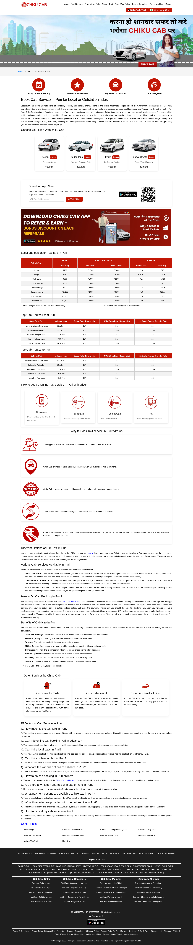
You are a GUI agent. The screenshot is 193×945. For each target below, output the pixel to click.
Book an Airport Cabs (109, 835)
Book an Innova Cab (147, 835)
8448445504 (79, 912)
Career (106, 934)
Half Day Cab (121, 872)
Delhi (75, 853)
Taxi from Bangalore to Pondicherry (74, 897)
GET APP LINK (74, 199)
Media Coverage (131, 934)
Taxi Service (77, 4)
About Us (60, 931)
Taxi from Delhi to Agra (41, 883)
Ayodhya (138, 853)
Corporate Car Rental (83, 872)
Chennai (52, 853)
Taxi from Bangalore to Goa (74, 902)
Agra (160, 853)
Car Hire (61, 866)
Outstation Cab (92, 4)
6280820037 (94, 912)
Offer (57, 934)
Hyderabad (126, 853)
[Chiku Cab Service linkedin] (102, 916)
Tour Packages (123, 866)
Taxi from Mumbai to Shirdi (111, 883)
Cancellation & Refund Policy (87, 931)
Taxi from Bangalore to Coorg (74, 888)
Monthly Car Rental (30, 869)
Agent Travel (116, 934)
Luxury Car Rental (163, 866)
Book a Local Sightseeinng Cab (113, 829)
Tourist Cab (107, 866)
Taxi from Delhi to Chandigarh (41, 892)
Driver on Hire (156, 4)
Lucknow (84, 853)
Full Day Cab (136, 872)
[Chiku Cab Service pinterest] (100, 916)
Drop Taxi (100, 869)
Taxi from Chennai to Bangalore (148, 883)
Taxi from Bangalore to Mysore (74, 883)
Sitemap (154, 931)
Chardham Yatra (37, 872)
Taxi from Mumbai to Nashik (110, 897)
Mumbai (95, 853)
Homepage (29, 829)
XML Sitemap (165, 931)
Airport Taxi (107, 4)
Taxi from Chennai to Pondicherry (148, 888)
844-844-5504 (138, 10)
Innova (90, 553)
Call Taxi (88, 869)
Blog (99, 934)
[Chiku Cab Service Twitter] (90, 916)
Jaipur (104, 853)
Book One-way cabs (147, 829)
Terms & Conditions (21, 931)
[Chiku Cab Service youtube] (97, 916)
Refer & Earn (143, 931)
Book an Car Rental (32, 835)
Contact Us (49, 931)
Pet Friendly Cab (153, 872)
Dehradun (150, 853)
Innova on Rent (90, 866)
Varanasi (114, 853)
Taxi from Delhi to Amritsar (41, 897)
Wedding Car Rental (58, 872)
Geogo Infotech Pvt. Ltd (131, 941)
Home (66, 4)
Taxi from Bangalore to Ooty (74, 892)
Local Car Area (104, 872)
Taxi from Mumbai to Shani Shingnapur (111, 888)
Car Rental (23, 866)
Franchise (79, 934)
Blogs (168, 4)
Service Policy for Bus (110, 931)
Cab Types (77, 869)
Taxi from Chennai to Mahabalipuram (148, 897)
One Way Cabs (122, 4)
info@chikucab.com (112, 912)
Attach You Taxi (31, 841)
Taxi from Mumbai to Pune (111, 902)
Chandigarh (64, 853)
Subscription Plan (142, 866)
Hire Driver (67, 841)
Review (70, 931)
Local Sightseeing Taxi (43, 866)
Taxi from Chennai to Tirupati (148, 892)
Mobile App (90, 934)
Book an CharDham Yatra (73, 835)
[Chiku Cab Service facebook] (92, 916)
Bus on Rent (74, 866)
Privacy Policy (37, 931)
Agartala (169, 853)
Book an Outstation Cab (72, 829)
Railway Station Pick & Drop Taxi (143, 869)
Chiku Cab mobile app (70, 601)
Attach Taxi (49, 869)
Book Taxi (166, 869)
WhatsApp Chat (162, 10)
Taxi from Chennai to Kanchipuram (148, 902)
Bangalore (39, 853)
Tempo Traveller (139, 4)
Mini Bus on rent (116, 869)
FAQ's (175, 931)
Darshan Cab (63, 869)
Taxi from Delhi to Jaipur (41, 888)
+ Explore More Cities (96, 860)
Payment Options (128, 931)
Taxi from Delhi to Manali (41, 902)
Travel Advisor (67, 934)
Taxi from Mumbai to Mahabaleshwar (110, 892)
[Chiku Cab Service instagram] (95, 916)
